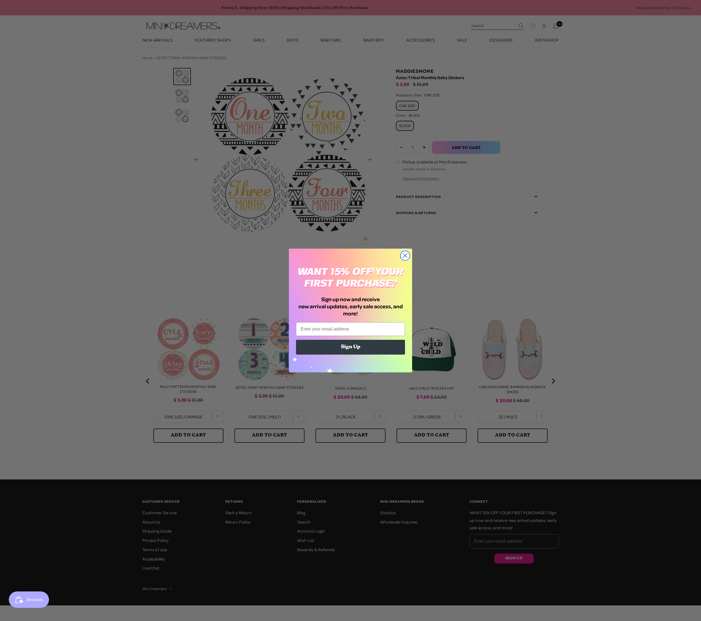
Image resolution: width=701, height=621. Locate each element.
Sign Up (350, 347)
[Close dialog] (405, 255)
